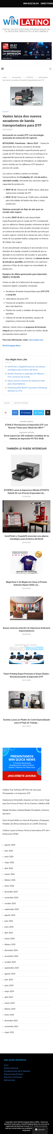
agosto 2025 (10, 915)
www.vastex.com (36, 340)
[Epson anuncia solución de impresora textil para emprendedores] (26, 608)
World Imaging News (12, 345)
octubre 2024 (10, 962)
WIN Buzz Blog (31, 3)
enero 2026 (9, 886)
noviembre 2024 (11, 956)
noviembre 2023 (11, 1026)
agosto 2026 (10, 845)
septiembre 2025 (12, 909)
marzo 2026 (10, 874)
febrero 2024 (10, 1009)
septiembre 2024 (12, 968)
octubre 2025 (10, 903)
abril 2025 (9, 933)
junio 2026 (9, 856)
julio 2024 (9, 979)
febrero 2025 (10, 944)
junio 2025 (9, 927)
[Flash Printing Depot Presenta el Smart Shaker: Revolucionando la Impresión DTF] (26, 654)
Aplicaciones (9, 1080)
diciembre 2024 (11, 950)
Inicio (5, 77)
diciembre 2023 (11, 1020)
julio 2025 (9, 921)
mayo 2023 (9, 1032)
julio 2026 (9, 851)
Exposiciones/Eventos (13, 1074)
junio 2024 (9, 985)
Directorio (47, 3)
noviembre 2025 (11, 897)
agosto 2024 (10, 974)
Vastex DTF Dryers (21, 403)
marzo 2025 (10, 938)
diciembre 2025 (11, 892)
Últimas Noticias (11, 1068)
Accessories (16, 77)
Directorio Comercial (13, 1077)
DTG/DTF (29, 77)
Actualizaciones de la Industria (17, 1071)
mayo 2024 (9, 991)
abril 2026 (9, 868)
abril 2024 (9, 997)
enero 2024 (9, 1015)
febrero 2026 (10, 880)
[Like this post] (16, 412)
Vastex (7, 403)
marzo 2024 (10, 1003)
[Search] (50, 69)
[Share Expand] (47, 412)
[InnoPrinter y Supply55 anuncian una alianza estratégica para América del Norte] (26, 516)
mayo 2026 (9, 862)
